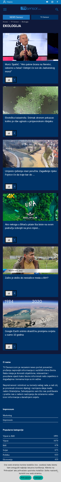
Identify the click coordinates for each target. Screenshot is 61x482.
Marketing (7, 415)
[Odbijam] (57, 471)
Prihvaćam (25, 478)
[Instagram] (52, 2)
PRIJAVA (9, 2)
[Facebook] (57, 2)
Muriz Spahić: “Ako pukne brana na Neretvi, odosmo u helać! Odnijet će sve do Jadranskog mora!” (30, 68)
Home (5, 22)
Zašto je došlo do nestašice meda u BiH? (26, 278)
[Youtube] (47, 2)
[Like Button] (8, 79)
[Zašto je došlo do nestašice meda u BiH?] (30, 260)
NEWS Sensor (16, 17)
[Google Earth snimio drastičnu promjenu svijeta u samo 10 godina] (30, 314)
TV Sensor (15, 22)
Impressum (8, 420)
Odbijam (38, 478)
